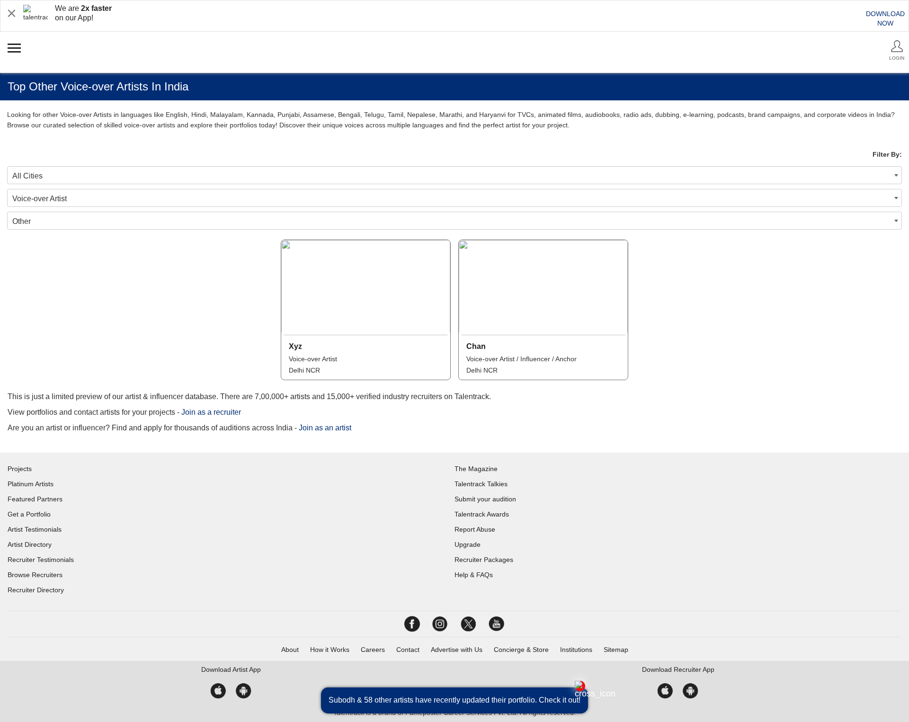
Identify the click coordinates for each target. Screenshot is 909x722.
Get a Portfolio (29, 514)
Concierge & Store (521, 649)
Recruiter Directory (36, 590)
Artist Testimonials (35, 529)
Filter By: (887, 154)
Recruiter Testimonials (41, 559)
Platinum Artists (30, 484)
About (290, 649)
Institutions (576, 649)
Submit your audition (485, 499)
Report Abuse (474, 529)
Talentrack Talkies (481, 484)
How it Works (329, 649)
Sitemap (616, 649)
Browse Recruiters (35, 575)
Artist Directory (30, 544)
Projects (20, 468)
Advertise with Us (456, 649)
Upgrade (467, 544)
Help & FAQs (473, 575)
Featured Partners (35, 499)
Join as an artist (325, 428)
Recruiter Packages (483, 559)
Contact (407, 649)
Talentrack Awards (481, 514)
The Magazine (476, 468)
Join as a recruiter (211, 412)
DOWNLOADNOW (885, 18)
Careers (373, 649)
